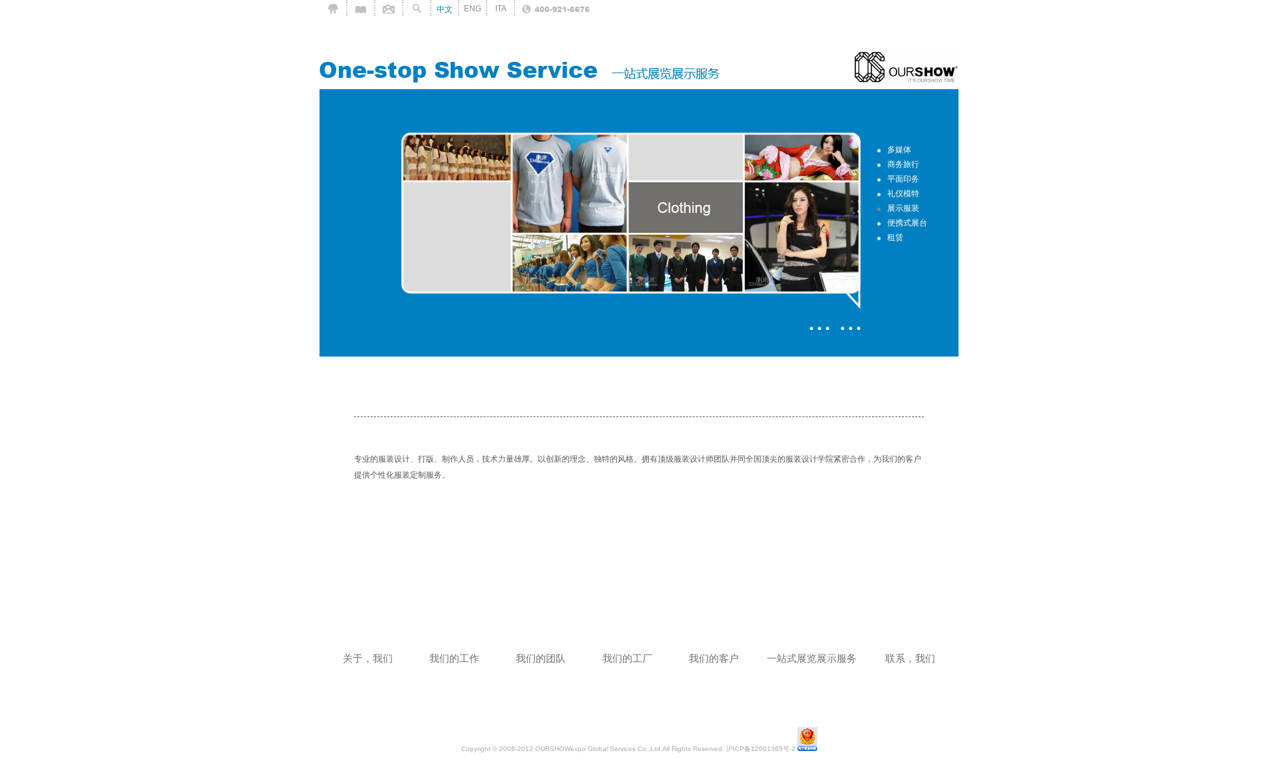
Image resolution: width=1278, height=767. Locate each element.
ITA (501, 8)
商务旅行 (903, 164)
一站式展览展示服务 (812, 658)
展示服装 (903, 208)
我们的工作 (454, 658)
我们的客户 (714, 658)
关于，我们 (368, 658)
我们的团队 (541, 658)
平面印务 (903, 179)
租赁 (895, 237)
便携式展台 (907, 223)
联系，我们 (910, 658)
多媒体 (899, 149)
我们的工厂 (627, 658)
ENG (472, 8)
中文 (445, 9)
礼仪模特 (903, 193)
